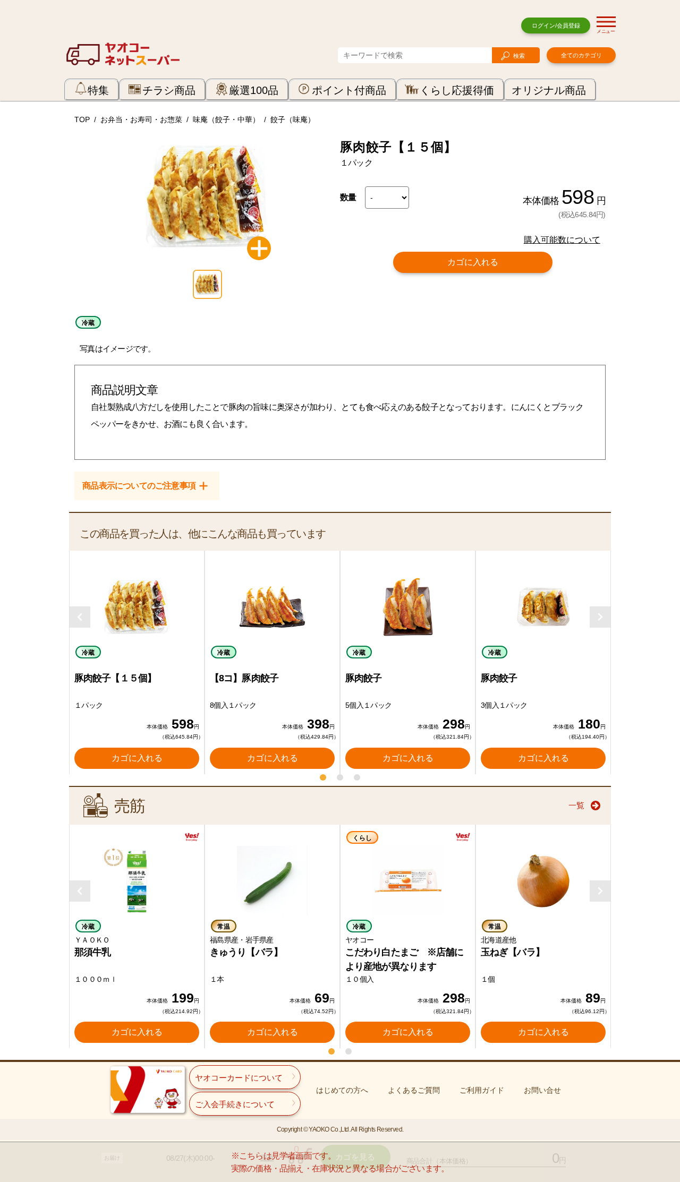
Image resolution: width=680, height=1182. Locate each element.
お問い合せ (542, 1090)
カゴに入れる (472, 262)
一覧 (576, 805)
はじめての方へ (342, 1090)
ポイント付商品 (349, 90)
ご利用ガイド (482, 1090)
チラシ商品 (169, 90)
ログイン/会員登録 (556, 25)
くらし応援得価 (457, 90)
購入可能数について (562, 239)
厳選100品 (253, 90)
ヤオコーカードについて (239, 1077)
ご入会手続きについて (235, 1104)
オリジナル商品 (549, 90)
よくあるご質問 (414, 1090)
